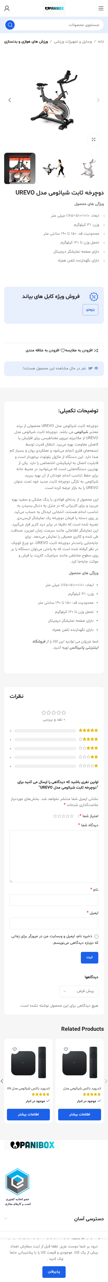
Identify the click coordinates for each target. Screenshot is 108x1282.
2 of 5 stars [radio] (67, 816)
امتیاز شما (88, 816)
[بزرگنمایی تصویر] (93, 140)
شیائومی (81, 432)
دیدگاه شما (88, 825)
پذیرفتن (54, 1271)
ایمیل (92, 913)
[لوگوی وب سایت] (54, 8)
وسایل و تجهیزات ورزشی (73, 41)
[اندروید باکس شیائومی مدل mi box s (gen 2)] (28, 1063)
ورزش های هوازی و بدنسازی (26, 41)
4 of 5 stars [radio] (59, 816)
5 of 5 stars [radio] (55, 816)
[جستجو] (10, 25)
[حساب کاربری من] (6, 8)
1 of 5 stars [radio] (72, 816)
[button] (98, 100)
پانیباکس (77, 647)
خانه (101, 41)
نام (94, 890)
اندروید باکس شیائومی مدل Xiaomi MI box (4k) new (82, 1090)
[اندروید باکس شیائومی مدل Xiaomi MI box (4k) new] (79, 1063)
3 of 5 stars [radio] (63, 816)
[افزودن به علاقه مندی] (66, 1049)
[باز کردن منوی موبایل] (101, 8)
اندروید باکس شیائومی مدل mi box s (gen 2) (28, 1090)
